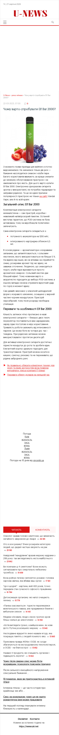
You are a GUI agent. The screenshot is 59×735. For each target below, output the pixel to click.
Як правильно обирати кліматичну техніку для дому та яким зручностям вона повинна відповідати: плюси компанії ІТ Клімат (30, 368)
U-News (6, 95)
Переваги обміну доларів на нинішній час (28, 374)
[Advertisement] (29, 57)
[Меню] (4, 22)
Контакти (34, 719)
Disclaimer (23, 719)
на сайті (43, 196)
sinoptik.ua (38, 460)
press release (17, 95)
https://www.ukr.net (28, 726)
